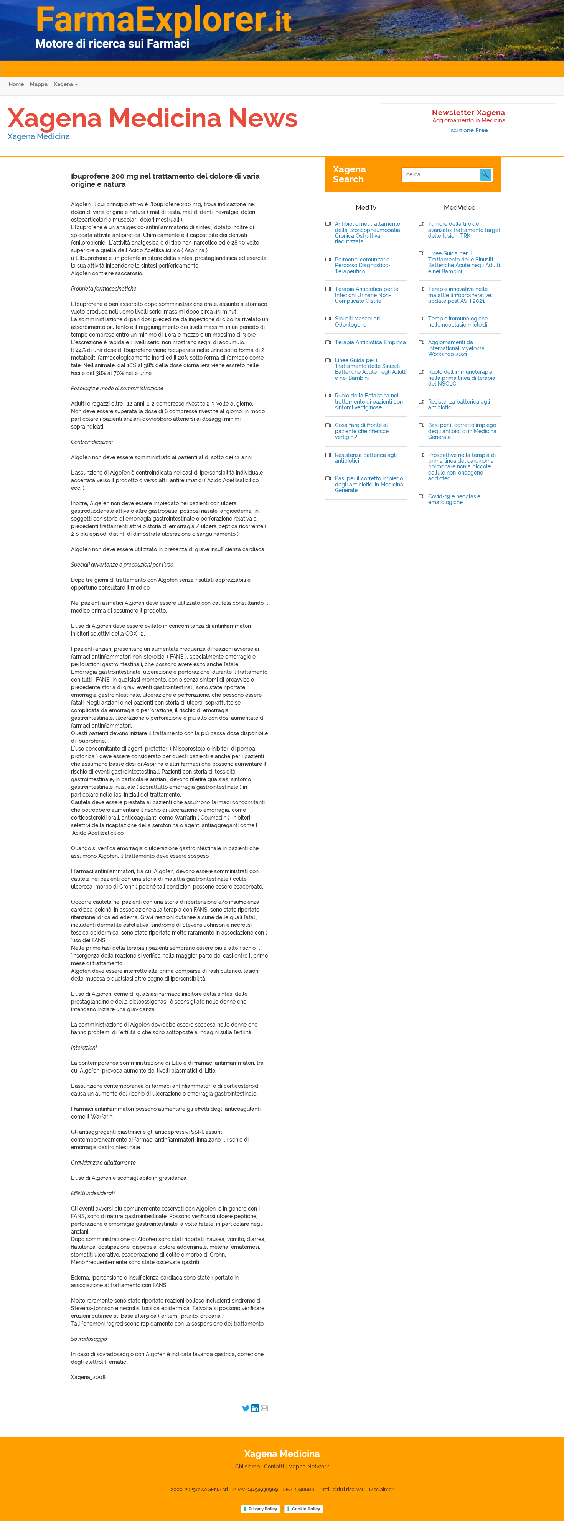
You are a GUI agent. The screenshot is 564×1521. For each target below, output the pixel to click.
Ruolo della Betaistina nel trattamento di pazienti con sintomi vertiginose (369, 402)
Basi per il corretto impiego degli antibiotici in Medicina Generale (369, 484)
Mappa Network (308, 1467)
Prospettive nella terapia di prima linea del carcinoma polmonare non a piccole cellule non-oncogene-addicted (462, 467)
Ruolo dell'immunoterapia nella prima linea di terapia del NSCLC (461, 378)
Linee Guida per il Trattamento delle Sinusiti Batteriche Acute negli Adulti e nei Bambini (371, 369)
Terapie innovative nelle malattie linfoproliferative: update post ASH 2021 (460, 295)
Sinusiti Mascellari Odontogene (357, 321)
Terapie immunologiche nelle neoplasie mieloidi (458, 321)
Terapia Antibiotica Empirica (370, 342)
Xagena (64, 84)
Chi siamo (247, 1467)
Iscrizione (468, 130)
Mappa (39, 84)
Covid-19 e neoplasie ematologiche (454, 499)
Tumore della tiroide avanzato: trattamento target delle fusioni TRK (464, 230)
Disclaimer (381, 1489)
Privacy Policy (263, 1508)
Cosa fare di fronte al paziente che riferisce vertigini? (362, 431)
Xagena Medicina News (153, 117)
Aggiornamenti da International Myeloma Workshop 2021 (456, 348)
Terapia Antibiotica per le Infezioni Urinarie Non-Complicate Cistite (366, 295)
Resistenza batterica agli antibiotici (366, 458)
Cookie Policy (306, 1508)
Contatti (274, 1467)
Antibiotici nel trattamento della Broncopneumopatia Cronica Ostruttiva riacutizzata (367, 233)
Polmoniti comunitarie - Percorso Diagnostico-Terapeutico (364, 265)
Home (16, 84)
